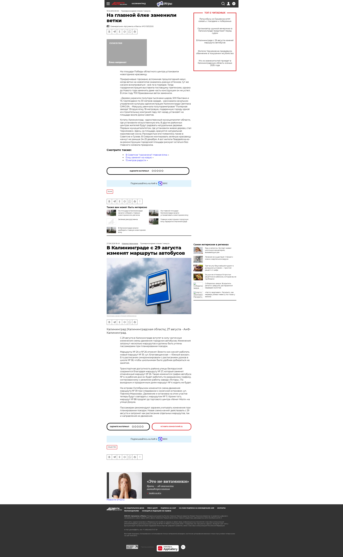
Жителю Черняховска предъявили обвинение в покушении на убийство (215, 52)
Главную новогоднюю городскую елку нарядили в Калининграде (174, 220)
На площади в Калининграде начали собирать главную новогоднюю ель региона (130, 213)
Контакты (221, 508)
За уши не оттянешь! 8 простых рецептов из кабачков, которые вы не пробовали (220, 277)
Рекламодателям (131, 511)
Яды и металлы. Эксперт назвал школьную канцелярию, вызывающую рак (218, 250)
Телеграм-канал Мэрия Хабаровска (121, 316)
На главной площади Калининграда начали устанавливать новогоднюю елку (174, 213)
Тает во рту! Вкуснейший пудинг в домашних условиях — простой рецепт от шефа (219, 268)
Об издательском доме (134, 508)
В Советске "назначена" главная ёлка (146, 155)
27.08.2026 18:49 (113, 243)
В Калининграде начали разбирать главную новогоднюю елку (132, 230)
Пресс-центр (152, 508)
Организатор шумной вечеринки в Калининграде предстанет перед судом (214, 30)
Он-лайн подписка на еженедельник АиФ (196, 508)
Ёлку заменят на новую (139, 157)
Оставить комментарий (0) (172, 426)
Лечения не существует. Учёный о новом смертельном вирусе (219, 258)
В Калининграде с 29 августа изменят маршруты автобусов (215, 41)
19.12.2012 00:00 (113, 11)
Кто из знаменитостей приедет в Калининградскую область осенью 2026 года (215, 63)
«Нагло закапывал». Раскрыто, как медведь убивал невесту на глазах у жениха (220, 294)
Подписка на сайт (168, 508)
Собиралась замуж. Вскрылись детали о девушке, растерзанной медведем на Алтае (219, 285)
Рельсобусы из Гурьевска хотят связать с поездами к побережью (214, 20)
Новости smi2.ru (115, 499)
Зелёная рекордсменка (128, 219)
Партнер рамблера (147, 547)
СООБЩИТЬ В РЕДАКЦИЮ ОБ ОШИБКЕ (156, 511)
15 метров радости (136, 160)
